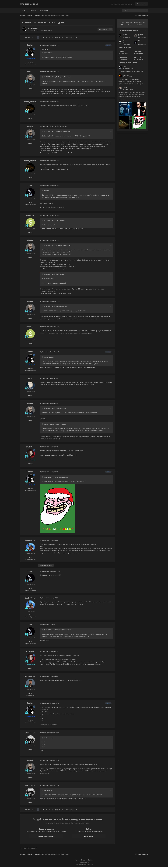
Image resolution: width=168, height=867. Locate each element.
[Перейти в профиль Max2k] (30, 78)
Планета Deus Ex (29, 4)
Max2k (30, 72)
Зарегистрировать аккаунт (46, 836)
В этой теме (137, 10)
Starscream (30, 733)
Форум (24, 10)
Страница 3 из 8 (71, 37)
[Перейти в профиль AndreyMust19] (30, 108)
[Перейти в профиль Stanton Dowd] (30, 683)
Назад (27, 37)
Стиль (83, 860)
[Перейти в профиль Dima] (30, 192)
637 (31, 693)
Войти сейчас (88, 836)
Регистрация (141, 4)
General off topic (46, 30)
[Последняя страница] (62, 37)
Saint (30, 378)
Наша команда (43, 10)
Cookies (90, 860)
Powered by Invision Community (84, 864)
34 (31, 557)
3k (31, 202)
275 (31, 232)
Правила (33, 10)
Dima (30, 186)
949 (31, 118)
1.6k (31, 89)
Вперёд (57, 37)
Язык (76, 860)
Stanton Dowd (30, 676)
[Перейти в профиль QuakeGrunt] (30, 547)
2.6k (31, 464)
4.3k (31, 395)
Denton (35, 28)
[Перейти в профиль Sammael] (30, 222)
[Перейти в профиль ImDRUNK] (30, 453)
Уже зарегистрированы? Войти (122, 4)
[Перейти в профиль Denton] (24, 29)
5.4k (31, 62)
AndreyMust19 (30, 102)
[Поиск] (145, 10)
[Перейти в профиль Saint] (30, 385)
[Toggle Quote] (42, 52)
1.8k (31, 749)
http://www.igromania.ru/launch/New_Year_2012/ (55, 264)
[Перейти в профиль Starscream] (30, 739)
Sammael (30, 216)
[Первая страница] (22, 37)
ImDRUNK (30, 447)
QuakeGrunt (30, 540)
